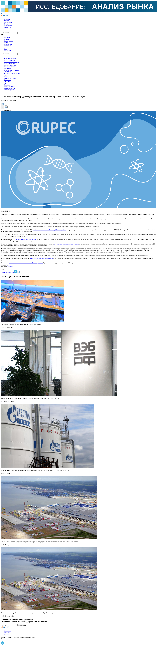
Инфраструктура (9, 63)
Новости (7, 19)
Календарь (7, 27)
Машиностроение (9, 88)
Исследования (8, 22)
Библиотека (8, 25)
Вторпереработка (9, 89)
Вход (2, 34)
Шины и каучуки (9, 86)
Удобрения (7, 71)
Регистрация (8, 50)
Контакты (7, 632)
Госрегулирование (10, 60)
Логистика (7, 81)
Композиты (7, 80)
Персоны (7, 76)
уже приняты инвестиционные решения (66, 244)
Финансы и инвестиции (11, 62)
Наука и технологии (10, 65)
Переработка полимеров (11, 70)
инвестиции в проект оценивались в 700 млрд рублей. (26, 263)
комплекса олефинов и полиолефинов (41, 258)
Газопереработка (9, 67)
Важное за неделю (10, 78)
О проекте (7, 631)
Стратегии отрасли (10, 58)
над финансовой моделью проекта (25, 239)
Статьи (6, 20)
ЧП (5, 83)
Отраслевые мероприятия (12, 73)
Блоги (6, 24)
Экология (7, 85)
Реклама (6, 634)
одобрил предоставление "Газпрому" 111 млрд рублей (49, 230)
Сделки (6, 75)
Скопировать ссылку (7, 272)
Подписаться (22, 625)
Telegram (10, 266)
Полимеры (7, 68)
